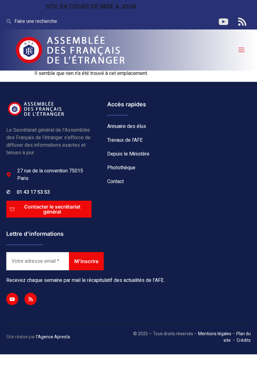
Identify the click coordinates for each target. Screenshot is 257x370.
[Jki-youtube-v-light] (12, 299)
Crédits (244, 340)
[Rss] (30, 299)
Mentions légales (214, 333)
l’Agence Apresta (53, 337)
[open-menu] (241, 50)
